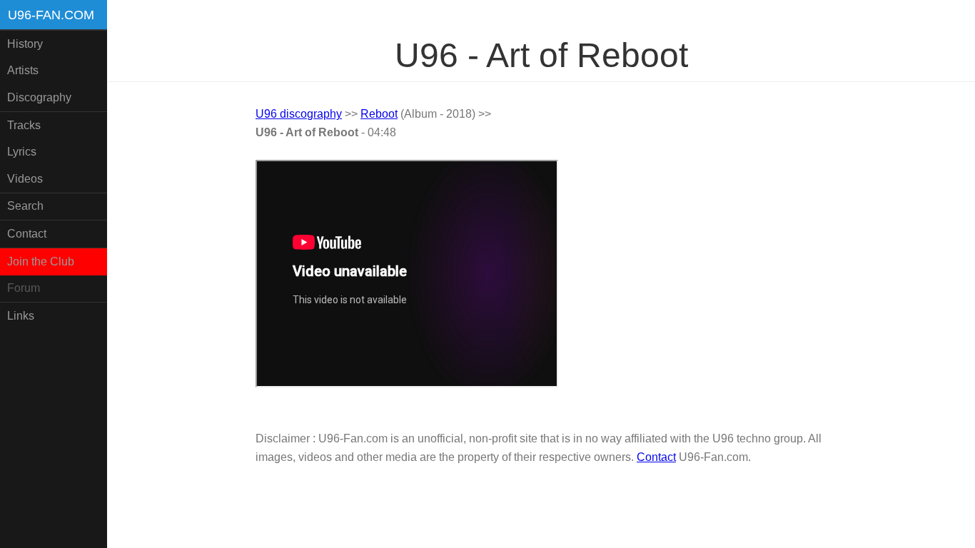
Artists (23, 70)
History (25, 44)
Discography (39, 97)
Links (20, 316)
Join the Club (40, 261)
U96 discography (299, 114)
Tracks (24, 125)
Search (25, 206)
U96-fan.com (51, 15)
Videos (25, 179)
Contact (26, 234)
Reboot (379, 114)
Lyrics (21, 152)
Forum (23, 288)
